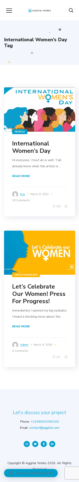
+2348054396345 (45, 421)
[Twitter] (35, 444)
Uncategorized (26, 274)
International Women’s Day (31, 147)
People (20, 131)
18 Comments (21, 200)
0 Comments (20, 351)
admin (24, 345)
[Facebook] (44, 444)
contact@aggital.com (44, 428)
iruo (22, 194)
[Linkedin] (52, 444)
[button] (31, 473)
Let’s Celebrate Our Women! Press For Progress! (38, 293)
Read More (21, 176)
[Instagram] (27, 444)
